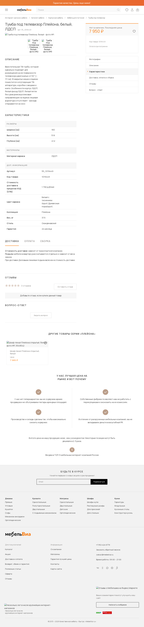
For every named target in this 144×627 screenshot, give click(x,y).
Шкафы (90, 498)
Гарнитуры (119, 502)
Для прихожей (93, 509)
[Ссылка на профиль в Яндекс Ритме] (116, 567)
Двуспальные (38, 509)
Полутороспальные (41, 505)
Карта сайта (56, 569)
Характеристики (97, 71)
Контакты (55, 564)
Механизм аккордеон (14, 516)
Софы (7, 513)
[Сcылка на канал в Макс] (107, 567)
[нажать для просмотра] (34, 43)
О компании (56, 549)
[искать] (118, 10)
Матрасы (64, 498)
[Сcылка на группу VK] (97, 567)
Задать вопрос (41, 315)
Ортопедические (13, 520)
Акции (8, 554)
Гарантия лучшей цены (61, 559)
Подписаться (99, 482)
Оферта (8, 574)
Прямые (8, 502)
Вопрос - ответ (96, 90)
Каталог (9, 549)
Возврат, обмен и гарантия (17, 564)
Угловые (9, 505)
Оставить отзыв (65, 286)
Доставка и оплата (13, 559)
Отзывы (92, 83)
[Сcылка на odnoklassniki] (102, 567)
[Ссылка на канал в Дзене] (112, 567)
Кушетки (9, 509)
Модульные (119, 505)
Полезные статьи (13, 569)
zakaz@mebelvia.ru (104, 554)
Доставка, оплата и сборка (101, 77)
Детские (64, 509)
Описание (93, 65)
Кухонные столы (121, 509)
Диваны (9, 498)
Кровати (36, 498)
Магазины (55, 554)
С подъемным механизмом (44, 513)
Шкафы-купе (92, 502)
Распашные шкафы (95, 505)
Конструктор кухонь (123, 513)
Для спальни (93, 513)
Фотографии (94, 59)
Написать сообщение (118, 605)
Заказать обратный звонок (108, 549)
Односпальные (39, 502)
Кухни (117, 498)
